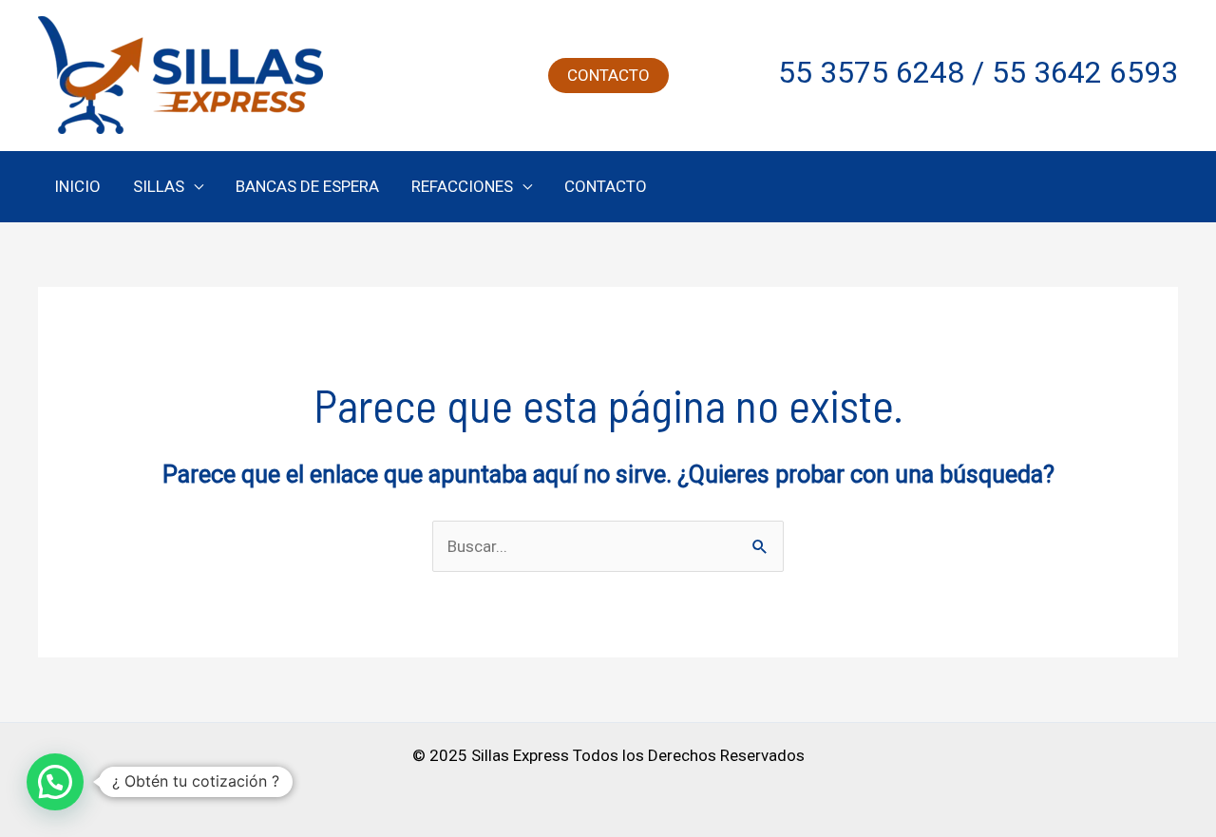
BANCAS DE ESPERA (307, 186)
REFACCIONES (462, 186)
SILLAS (158, 186)
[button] (608, 75)
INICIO (77, 186)
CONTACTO (605, 186)
